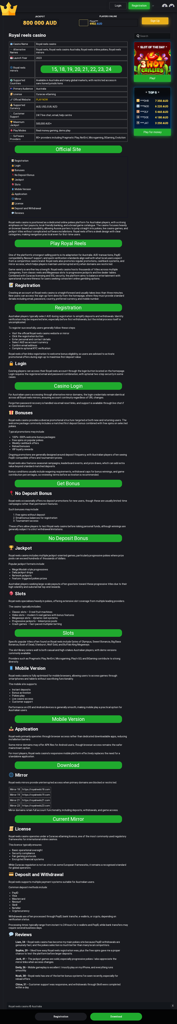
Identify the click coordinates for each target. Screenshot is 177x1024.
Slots (17, 184)
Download (68, 765)
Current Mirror (68, 819)
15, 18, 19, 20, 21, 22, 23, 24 (81, 69)
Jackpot (19, 179)
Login (17, 165)
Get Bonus (68, 483)
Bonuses (19, 170)
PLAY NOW (42, 99)
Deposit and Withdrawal (27, 208)
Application (20, 194)
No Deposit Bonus (24, 175)
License (18, 203)
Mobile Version (22, 189)
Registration (21, 160)
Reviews (19, 213)
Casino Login (68, 386)
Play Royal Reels (68, 243)
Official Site (68, 149)
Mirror (17, 198)
